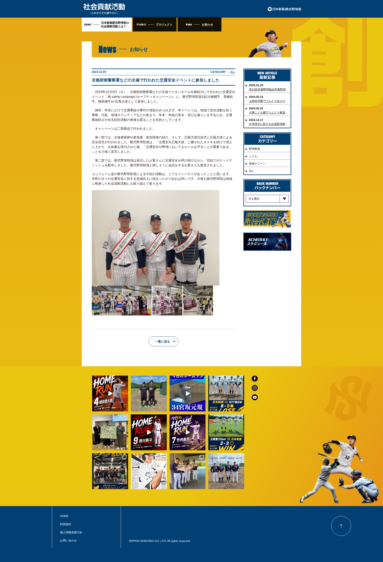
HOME (64, 516)
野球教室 (254, 148)
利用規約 (65, 524)
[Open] (110, 393)
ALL (232, 71)
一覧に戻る (162, 341)
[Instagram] (124, 407)
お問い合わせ (68, 540)
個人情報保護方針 (71, 532)
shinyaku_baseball (110, 379)
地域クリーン (257, 163)
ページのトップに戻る (341, 526)
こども (253, 156)
